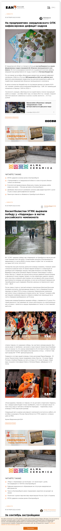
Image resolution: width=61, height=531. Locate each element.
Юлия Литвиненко (50, 510)
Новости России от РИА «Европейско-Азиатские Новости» (11, 8)
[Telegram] (50, 121)
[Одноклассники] (48, 121)
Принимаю (30, 528)
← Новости (9, 14)
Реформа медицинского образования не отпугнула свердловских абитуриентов (29, 487)
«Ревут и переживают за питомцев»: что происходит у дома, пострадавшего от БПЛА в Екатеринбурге (27, 482)
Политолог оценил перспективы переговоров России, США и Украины (31, 495)
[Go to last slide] (7, 325)
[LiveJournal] (55, 121)
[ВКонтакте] (46, 121)
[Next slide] (53, 325)
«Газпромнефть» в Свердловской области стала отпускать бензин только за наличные (29, 181)
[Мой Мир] (53, 121)
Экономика (8, 117)
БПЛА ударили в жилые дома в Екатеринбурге (23, 178)
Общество (15, 117)
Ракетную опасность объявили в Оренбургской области (26, 194)
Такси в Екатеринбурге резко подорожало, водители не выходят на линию (30, 492)
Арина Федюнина (50, 206)
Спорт (13, 423)
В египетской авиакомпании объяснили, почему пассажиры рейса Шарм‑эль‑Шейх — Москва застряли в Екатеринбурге (29, 186)
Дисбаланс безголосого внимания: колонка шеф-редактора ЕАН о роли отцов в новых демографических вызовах (31, 190)
